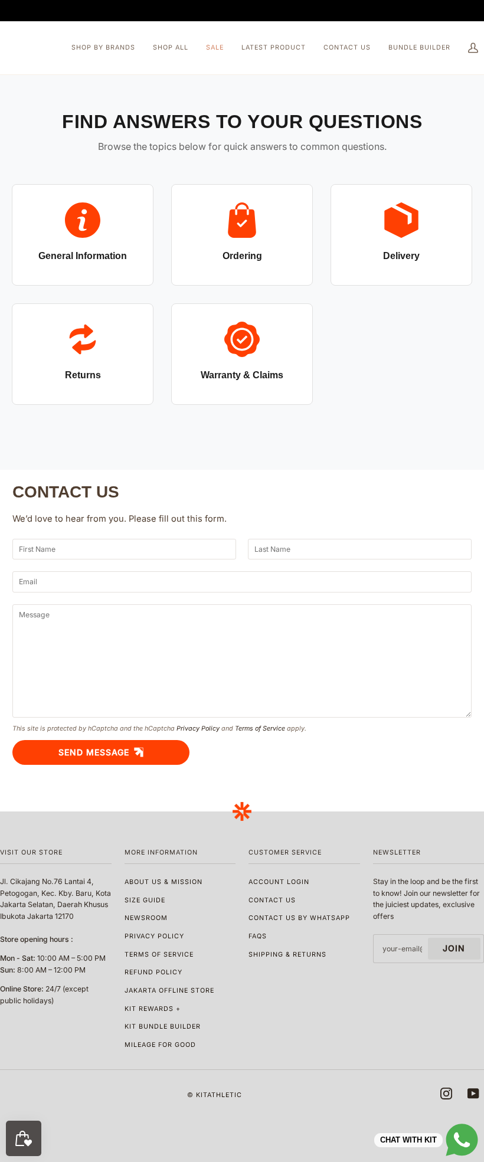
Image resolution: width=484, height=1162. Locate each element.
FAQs (257, 936)
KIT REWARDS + (153, 1009)
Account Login (278, 882)
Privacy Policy (198, 728)
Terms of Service (260, 728)
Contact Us (272, 900)
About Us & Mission (163, 882)
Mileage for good (160, 1045)
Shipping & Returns (287, 954)
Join (454, 948)
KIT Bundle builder (163, 1026)
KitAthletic (219, 1095)
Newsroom (146, 918)
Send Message (93, 752)
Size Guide (145, 900)
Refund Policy (153, 972)
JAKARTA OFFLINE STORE (169, 990)
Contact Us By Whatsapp (299, 918)
